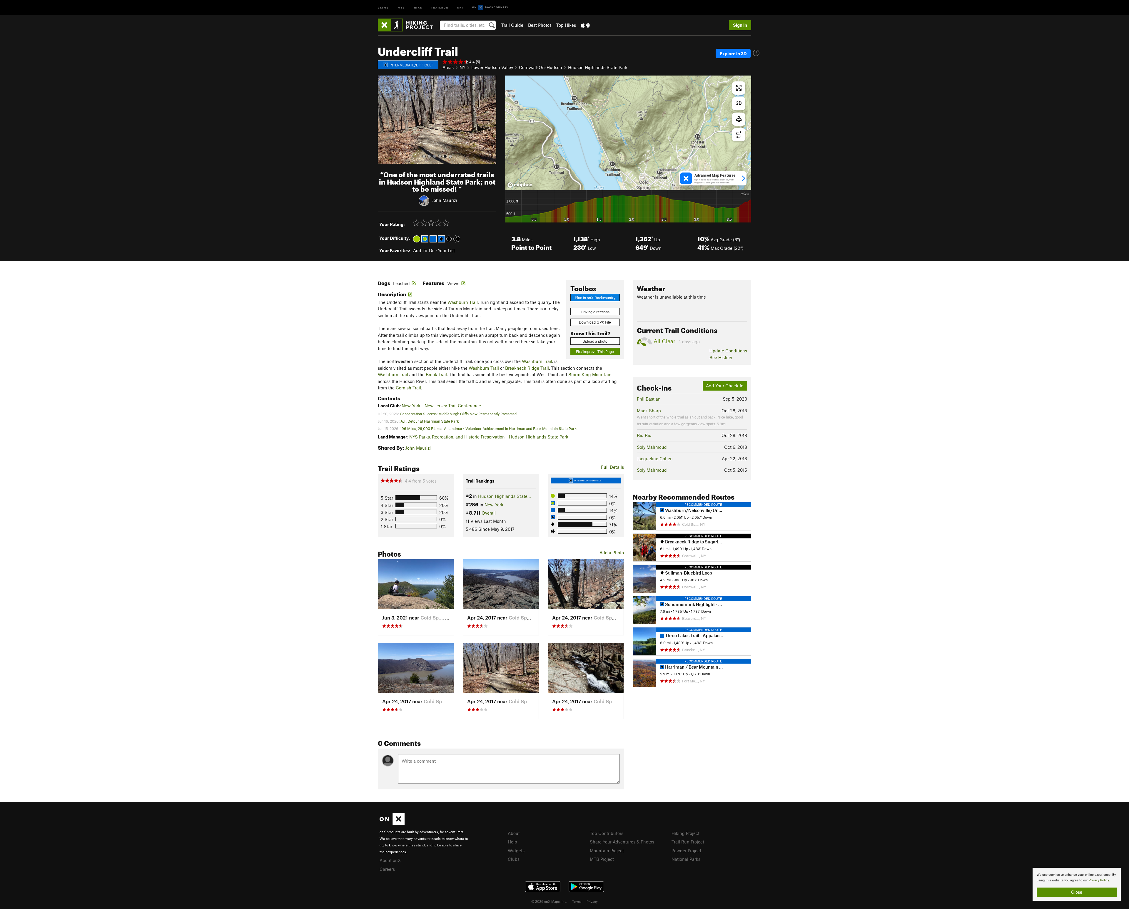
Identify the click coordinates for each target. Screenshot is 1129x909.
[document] (1077, 884)
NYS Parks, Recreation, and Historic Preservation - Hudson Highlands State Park (488, 436)
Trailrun (439, 7)
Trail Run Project (688, 841)
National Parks (686, 859)
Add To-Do (424, 250)
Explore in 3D (733, 53)
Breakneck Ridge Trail (527, 368)
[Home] (408, 25)
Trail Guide (512, 25)
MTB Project (602, 859)
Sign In (740, 25)
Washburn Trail (462, 302)
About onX (390, 860)
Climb (383, 7)
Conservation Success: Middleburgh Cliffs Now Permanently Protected (458, 413)
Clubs (514, 859)
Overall (489, 512)
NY (462, 67)
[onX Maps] (392, 823)
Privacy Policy (1099, 880)
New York (494, 504)
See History (720, 357)
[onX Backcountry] (490, 7)
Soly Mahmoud (652, 447)
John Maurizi (444, 200)
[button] (384, 120)
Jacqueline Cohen (655, 458)
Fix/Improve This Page (595, 351)
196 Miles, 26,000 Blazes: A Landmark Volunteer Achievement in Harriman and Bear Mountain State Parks (489, 428)
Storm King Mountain (590, 374)
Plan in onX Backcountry (595, 297)
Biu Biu (644, 435)
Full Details (612, 467)
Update (728, 350)
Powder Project (686, 850)
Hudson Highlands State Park (597, 67)
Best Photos (540, 25)
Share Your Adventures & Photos (622, 841)
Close (1076, 892)
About (514, 833)
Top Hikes (566, 25)
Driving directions (595, 311)
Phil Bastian (649, 398)
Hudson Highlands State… (504, 496)
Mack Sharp (649, 410)
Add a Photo (611, 552)
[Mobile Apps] (585, 25)
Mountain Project (607, 850)
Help (512, 841)
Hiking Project (685, 833)
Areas (448, 67)
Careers (387, 869)
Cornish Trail (408, 387)
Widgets (516, 850)
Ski (460, 7)
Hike (418, 7)
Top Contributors (606, 833)
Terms (577, 901)
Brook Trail (436, 374)
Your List (446, 250)
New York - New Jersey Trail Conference (441, 405)
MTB (401, 7)
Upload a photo (594, 341)
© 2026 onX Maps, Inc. (549, 901)
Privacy (592, 901)
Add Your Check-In (725, 385)
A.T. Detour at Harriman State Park (429, 421)
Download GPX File (595, 322)
